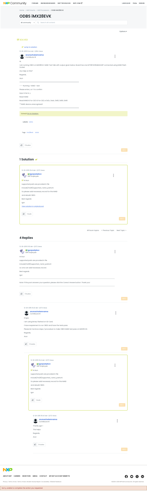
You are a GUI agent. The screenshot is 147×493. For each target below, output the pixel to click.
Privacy (5, 481)
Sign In (141, 3)
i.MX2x (31, 122)
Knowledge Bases (48, 3)
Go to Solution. (33, 113)
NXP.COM (76, 3)
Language (126, 3)
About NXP (7, 476)
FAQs (135, 3)
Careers (17, 476)
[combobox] (82, 22)
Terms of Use (12, 481)
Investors (26, 476)
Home (22, 10)
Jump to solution (30, 47)
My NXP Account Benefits (59, 476)
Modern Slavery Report (33, 481)
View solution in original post (33, 206)
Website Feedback (55, 481)
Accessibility (45, 481)
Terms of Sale (21, 481)
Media (35, 476)
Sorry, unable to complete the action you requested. (22, 488)
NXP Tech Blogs (64, 3)
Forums (35, 3)
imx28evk (30, 132)
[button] (115, 56)
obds (37, 132)
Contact (43, 476)
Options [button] (122, 31)
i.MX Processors (43, 10)
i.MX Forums (30, 10)
